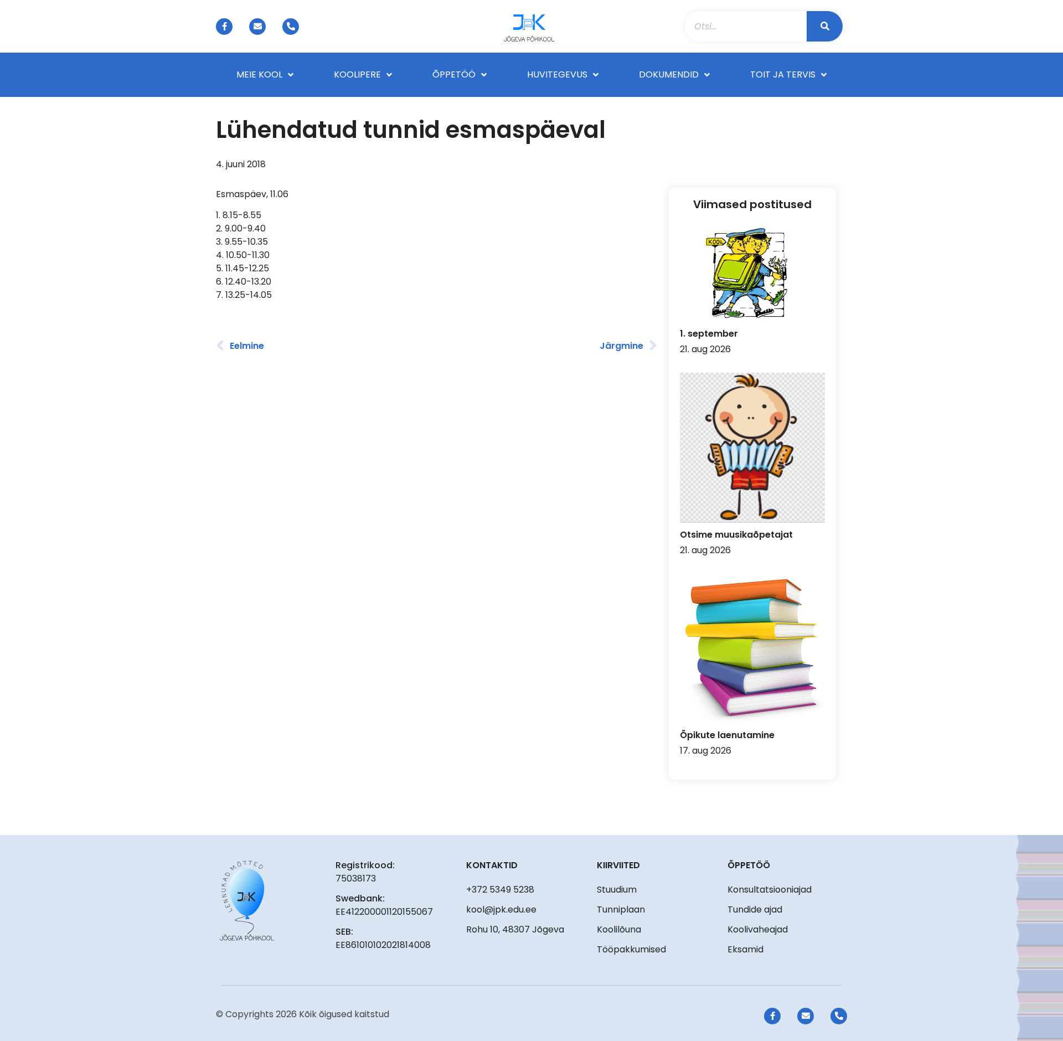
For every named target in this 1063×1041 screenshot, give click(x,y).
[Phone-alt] (290, 26)
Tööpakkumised (631, 949)
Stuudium (617, 889)
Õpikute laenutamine (727, 735)
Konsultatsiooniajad (769, 889)
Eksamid (745, 949)
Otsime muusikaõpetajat (736, 534)
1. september (709, 333)
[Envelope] (257, 26)
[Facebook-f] (224, 26)
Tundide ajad (754, 909)
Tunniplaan (621, 909)
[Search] (825, 26)
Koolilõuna (619, 929)
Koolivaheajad (757, 929)
